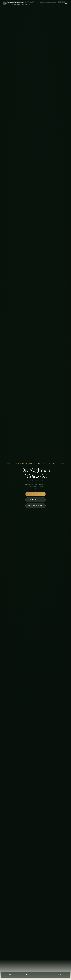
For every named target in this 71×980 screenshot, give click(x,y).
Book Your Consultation (35, 494)
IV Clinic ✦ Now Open (35, 505)
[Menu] (66, 3)
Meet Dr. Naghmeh (35, 500)
